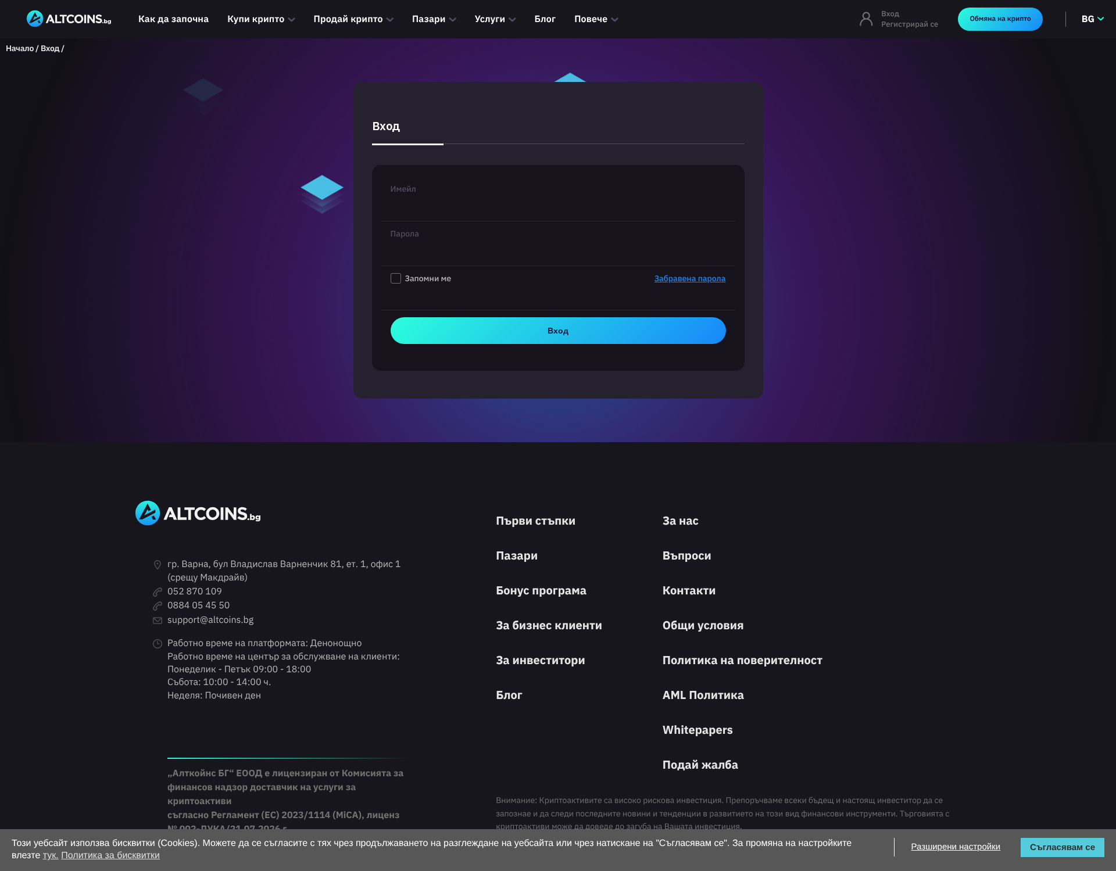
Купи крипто (255, 19)
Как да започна (173, 19)
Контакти (689, 590)
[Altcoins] (69, 19)
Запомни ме (565, 278)
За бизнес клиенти (549, 625)
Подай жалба (700, 764)
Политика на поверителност (742, 660)
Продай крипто (348, 19)
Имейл (403, 189)
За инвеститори (540, 660)
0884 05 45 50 (198, 605)
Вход (890, 14)
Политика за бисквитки (110, 856)
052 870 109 (194, 591)
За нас (681, 520)
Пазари (429, 19)
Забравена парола (690, 278)
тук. (51, 856)
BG (1088, 19)
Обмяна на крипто (1000, 19)
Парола (405, 233)
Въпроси (687, 555)
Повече (590, 19)
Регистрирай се (909, 24)
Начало (20, 48)
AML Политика (703, 694)
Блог (545, 19)
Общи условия (703, 625)
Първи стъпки (535, 520)
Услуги (490, 19)
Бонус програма (541, 590)
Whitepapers (698, 729)
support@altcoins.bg (210, 620)
